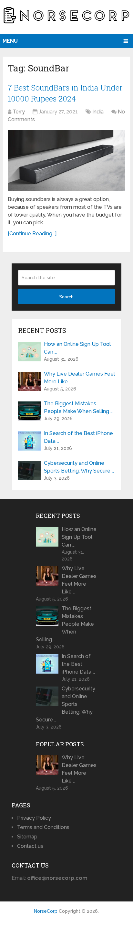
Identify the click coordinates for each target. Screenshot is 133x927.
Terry (19, 112)
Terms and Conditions (43, 827)
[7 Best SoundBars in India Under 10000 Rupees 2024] (66, 160)
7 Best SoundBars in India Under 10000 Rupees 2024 (65, 93)
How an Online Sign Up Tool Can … (77, 348)
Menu (10, 41)
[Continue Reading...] (32, 233)
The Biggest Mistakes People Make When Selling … (78, 407)
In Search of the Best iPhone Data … (78, 437)
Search (66, 296)
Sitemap (27, 837)
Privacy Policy (34, 818)
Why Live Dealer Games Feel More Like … (79, 378)
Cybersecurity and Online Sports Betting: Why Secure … (79, 467)
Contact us (30, 846)
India (98, 112)
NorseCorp (45, 911)
